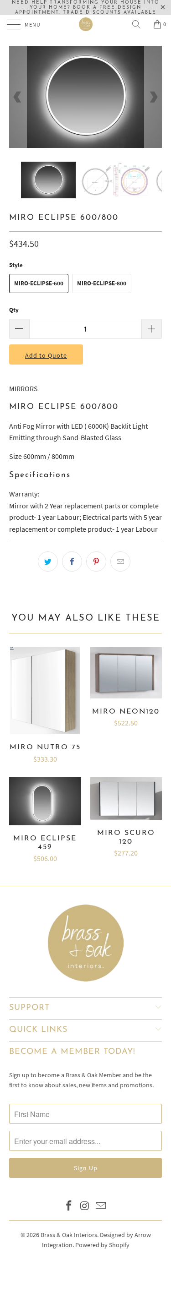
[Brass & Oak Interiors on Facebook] (69, 1206)
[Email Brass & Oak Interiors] (101, 1206)
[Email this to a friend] (120, 561)
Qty (14, 310)
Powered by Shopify (102, 1245)
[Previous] (18, 97)
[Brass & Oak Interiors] (86, 24)
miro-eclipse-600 (38, 283)
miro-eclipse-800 (101, 283)
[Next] (153, 97)
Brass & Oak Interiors (69, 1235)
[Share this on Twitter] (48, 561)
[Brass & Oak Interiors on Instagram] (85, 1206)
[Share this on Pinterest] (96, 561)
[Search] (139, 24)
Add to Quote (46, 355)
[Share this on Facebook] (72, 561)
